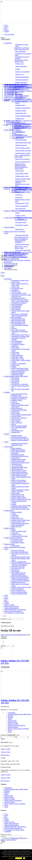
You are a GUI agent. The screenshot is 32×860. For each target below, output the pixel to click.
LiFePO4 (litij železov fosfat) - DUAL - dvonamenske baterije (15, 86)
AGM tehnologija (9, 92)
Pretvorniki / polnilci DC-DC (19, 397)
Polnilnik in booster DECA (23, 108)
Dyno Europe (15, 352)
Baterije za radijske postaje (18, 531)
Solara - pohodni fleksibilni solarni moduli (22, 156)
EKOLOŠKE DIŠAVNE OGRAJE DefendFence (21, 238)
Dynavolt (17, 94)
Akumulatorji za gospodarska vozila (23, 54)
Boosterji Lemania (16, 435)
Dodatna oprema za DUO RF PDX (22, 252)
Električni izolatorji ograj (22, 244)
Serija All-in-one (16, 419)
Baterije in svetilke (9, 210)
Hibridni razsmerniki (21, 145)
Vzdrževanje (18, 194)
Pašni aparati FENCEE (21, 235)
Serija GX (14, 402)
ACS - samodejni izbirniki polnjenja (22, 136)
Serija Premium (16, 122)
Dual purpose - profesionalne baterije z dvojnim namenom (19, 314)
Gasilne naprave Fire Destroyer (13, 537)
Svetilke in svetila (20, 215)
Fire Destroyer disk (20, 222)
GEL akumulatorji (16, 342)
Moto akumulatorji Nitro (18, 320)
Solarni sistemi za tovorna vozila (22, 184)
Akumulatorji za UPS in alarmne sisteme (21, 60)
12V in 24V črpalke (20, 140)
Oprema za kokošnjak (18, 254)
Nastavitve (11, 858)
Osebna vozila (15, 282)
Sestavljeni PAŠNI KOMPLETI (20, 241)
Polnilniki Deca (19, 118)
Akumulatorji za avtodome (18, 303)
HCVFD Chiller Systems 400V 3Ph (22, 101)
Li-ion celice (20, 219)
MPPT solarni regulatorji (18, 451)
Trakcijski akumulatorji (21, 79)
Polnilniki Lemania (20, 110)
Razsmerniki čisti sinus (17, 454)
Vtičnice (13, 513)
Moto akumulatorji (20, 51)
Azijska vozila (15, 287)
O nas (6, 25)
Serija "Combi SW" (17, 132)
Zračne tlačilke (15, 403)
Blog (5, 28)
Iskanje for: (4, 619)
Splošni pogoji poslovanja (11, 606)
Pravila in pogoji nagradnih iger (13, 611)
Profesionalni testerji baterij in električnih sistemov (19, 444)
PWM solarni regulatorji (18, 450)
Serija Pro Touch (16, 416)
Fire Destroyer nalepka (21, 225)
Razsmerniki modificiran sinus (19, 456)
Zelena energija (8, 446)
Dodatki (13, 190)
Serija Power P (8, 266)
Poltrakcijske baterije (21, 82)
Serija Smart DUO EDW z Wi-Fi (20, 557)
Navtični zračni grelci (17, 518)
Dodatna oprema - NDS (22, 203)
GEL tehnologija (8, 94)
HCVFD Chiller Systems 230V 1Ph (22, 100)
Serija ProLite (16, 120)
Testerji (6, 125)
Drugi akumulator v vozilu (18, 293)
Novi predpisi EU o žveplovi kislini (14, 613)
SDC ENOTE (15, 381)
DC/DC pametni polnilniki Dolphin (22, 124)
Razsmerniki (14, 453)
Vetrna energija (19, 171)
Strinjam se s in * (14, 838)
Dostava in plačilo (9, 605)
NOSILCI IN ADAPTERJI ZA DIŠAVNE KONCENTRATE (20, 578)
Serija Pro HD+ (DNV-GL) (19, 418)
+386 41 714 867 (5, 749)
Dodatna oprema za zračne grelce (22, 200)
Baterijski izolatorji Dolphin (19, 135)
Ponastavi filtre (11, 735)
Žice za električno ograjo (19, 255)
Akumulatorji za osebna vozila (21, 45)
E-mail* (3, 836)
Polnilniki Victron (20, 105)
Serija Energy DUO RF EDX (19, 552)
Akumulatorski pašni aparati (23, 142)
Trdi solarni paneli (16, 464)
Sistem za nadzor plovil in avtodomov (14, 231)
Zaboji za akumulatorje (21, 206)
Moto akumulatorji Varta (18, 319)
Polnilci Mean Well (20, 113)
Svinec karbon (16, 89)
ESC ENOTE (15, 378)
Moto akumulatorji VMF (18, 322)
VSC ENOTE (15, 379)
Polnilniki (7, 392)
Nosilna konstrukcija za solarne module (21, 167)
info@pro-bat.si (5, 755)
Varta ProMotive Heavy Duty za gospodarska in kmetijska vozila (20, 335)
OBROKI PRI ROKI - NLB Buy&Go (15, 609)
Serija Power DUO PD (10, 265)
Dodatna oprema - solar (21, 176)
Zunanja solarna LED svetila (24, 217)
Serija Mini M (8, 268)
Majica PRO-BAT (20, 208)
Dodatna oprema (9, 510)
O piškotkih (7, 831)
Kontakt (6, 31)
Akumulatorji (8, 43)
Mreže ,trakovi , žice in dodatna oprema (21, 247)
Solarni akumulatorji (9, 91)
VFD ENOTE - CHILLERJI (19, 384)
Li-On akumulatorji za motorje (23, 91)
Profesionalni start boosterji (22, 125)
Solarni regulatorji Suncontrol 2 (23, 210)
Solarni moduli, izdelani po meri (20, 462)
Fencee (6, 233)
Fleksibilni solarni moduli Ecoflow (21, 192)
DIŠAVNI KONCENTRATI (19, 576)
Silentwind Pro (19, 229)
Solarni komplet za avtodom (23, 150)
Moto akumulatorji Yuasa (18, 323)
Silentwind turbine (9, 227)
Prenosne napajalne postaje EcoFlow (21, 189)
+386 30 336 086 (9, 34)
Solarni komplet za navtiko (22, 153)
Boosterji (6, 434)
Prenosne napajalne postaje (22, 179)
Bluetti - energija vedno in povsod (20, 187)
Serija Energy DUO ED (11, 263)
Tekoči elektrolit (8, 95)
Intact (16, 92)
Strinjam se (18, 858)
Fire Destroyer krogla (17, 539)
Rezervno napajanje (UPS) (22, 161)
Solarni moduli (15, 458)
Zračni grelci (18, 197)
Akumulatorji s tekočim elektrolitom (18, 345)
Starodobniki (15, 290)
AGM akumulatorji (16, 341)
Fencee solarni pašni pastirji (23, 250)
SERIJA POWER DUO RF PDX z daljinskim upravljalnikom (20, 564)
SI (5, 616)
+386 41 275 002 (5, 752)
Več (31, 856)
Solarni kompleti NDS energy (19, 474)
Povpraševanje (5, 667)
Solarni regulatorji (16, 448)
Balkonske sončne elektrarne (20, 181)
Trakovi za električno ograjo (20, 257)
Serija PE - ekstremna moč (11, 258)
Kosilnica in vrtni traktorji (22, 71)
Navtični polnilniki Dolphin (23, 116)
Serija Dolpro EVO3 (17, 138)
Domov (3, 634)
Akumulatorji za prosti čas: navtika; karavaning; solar (21, 48)
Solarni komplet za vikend (22, 148)
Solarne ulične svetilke (21, 173)
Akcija (6, 595)
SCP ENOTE (15, 382)
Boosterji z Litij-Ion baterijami (22, 128)
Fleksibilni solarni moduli (18, 459)
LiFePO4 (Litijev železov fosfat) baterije (15, 97)
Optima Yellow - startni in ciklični (20, 360)
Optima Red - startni (17, 357)
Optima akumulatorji (21, 66)
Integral (14, 133)
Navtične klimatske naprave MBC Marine (16, 376)
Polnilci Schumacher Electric (21, 102)
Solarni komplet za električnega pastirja (20, 164)
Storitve (6, 30)
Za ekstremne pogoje (17, 288)
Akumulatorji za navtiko (18, 298)
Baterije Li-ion (19, 74)
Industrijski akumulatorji (22, 77)
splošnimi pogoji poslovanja (18, 838)
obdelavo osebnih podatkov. (8, 839)
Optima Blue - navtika (17, 358)
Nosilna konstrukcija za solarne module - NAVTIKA (20, 490)
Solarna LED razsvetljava (22, 159)
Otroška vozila (19, 63)
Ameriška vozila (16, 291)
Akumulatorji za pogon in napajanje (22, 57)
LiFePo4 (6, 84)
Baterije (17, 213)
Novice (6, 26)
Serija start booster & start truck (23, 126)
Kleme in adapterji (16, 512)
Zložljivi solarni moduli (17, 461)
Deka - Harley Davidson (22, 95)
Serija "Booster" (16, 130)
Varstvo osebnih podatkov (11, 608)
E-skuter (17, 69)
